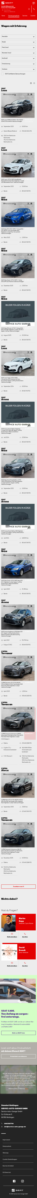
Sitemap (5, 1153)
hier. (26, 1088)
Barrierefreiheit (8, 1166)
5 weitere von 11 (18, 886)
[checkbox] (2, 74)
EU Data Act (7, 1172)
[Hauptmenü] (34, 3)
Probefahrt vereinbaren (18, 1056)
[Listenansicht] (31, 83)
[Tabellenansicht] (34, 83)
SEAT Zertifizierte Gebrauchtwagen (15, 74)
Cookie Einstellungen (10, 1159)
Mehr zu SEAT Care (18, 1033)
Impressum (6, 1139)
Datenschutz (7, 1146)
